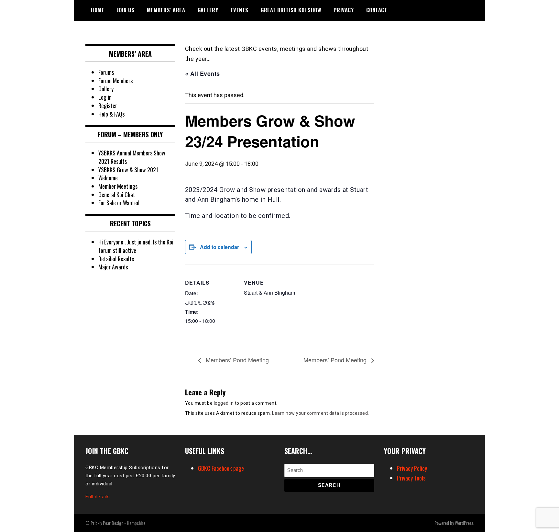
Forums (106, 72)
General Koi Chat (116, 194)
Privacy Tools (411, 478)
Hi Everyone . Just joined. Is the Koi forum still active (135, 246)
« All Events (202, 73)
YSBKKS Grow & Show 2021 (128, 169)
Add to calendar (219, 247)
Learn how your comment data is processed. (320, 413)
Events (239, 10)
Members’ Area (166, 10)
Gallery (208, 10)
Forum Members (115, 80)
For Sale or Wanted (118, 202)
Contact (377, 10)
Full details (97, 497)
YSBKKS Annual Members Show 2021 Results (131, 157)
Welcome (108, 178)
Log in (105, 97)
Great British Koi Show (291, 10)
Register (107, 105)
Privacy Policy (412, 468)
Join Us (126, 10)
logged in (224, 403)
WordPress (464, 522)
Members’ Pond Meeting (236, 360)
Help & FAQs (111, 114)
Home (97, 10)
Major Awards (113, 267)
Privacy (344, 10)
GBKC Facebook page (221, 468)
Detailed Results (116, 259)
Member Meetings (117, 186)
